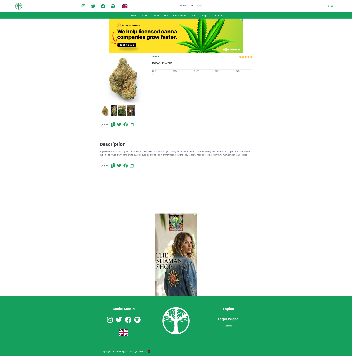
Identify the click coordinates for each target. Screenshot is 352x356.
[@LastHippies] (83, 6)
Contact (228, 325)
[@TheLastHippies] (93, 6)
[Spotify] (112, 6)
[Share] (113, 124)
